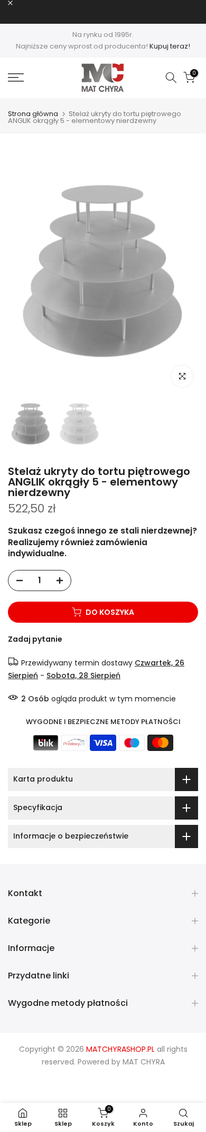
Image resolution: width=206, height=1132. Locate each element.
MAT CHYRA (144, 1062)
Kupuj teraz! (169, 46)
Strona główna (33, 113)
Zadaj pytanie (35, 639)
